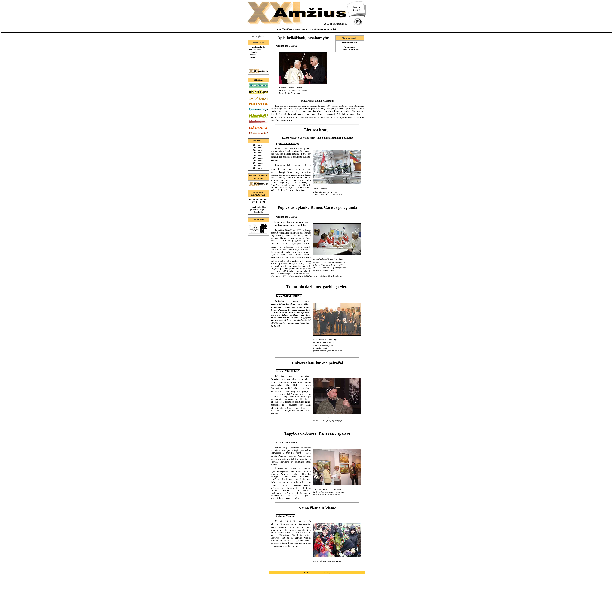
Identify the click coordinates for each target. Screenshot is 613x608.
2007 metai (258, 160)
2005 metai (258, 155)
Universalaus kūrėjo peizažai (317, 363)
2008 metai (258, 163)
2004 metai (258, 153)
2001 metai (258, 145)
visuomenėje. (287, 120)
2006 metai (258, 158)
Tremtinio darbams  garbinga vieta (317, 286)
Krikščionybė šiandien (255, 50)
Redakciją (258, 212)
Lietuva (252, 54)
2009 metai (258, 165)
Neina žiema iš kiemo (317, 508)
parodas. (295, 498)
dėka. (279, 326)
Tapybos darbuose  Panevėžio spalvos (317, 433)
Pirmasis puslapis (257, 47)
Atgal (306, 573)
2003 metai (258, 150)
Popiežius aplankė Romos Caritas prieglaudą (317, 207)
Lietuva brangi (317, 129)
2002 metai (258, 147)
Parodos (252, 57)
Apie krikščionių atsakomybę (303, 37)
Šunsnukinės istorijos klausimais (350, 48)
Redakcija (327, 573)
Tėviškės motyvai (350, 43)
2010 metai (258, 168)
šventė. (296, 546)
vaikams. (303, 190)
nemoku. (275, 414)
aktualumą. (337, 276)
